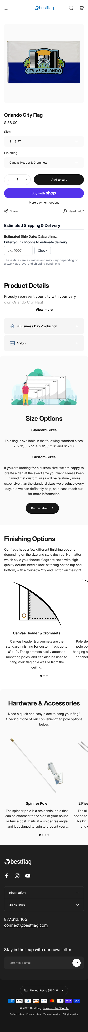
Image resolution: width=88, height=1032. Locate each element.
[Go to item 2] (44, 675)
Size (7, 132)
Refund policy (17, 1014)
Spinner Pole (36, 803)
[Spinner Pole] (36, 765)
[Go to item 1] (41, 676)
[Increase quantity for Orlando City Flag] (26, 180)
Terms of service (51, 1014)
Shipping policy (70, 1014)
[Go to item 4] (48, 835)
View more (44, 309)
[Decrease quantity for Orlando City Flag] (8, 180)
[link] (42, 508)
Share (14, 211)
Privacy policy (33, 1014)
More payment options (44, 202)
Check (42, 250)
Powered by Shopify (56, 1008)
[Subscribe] (76, 963)
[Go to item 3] (47, 675)
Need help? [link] (76, 211)
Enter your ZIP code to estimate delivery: (36, 242)
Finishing (11, 153)
